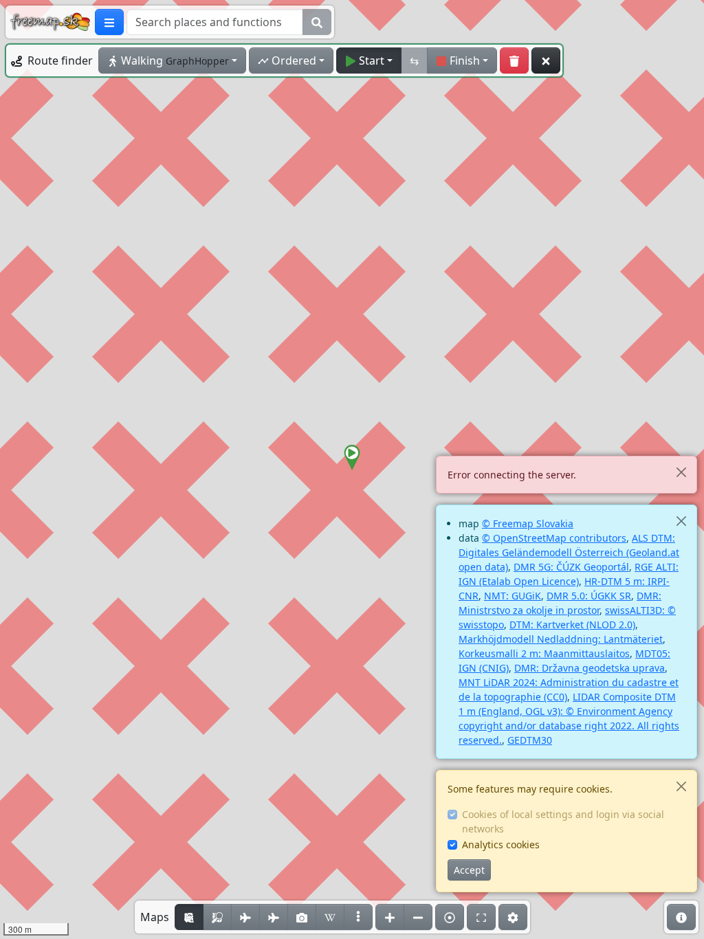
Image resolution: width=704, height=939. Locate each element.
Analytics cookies (501, 844)
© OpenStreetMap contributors (554, 537)
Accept (469, 869)
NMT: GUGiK (512, 595)
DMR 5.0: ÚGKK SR (589, 595)
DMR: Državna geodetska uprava (589, 667)
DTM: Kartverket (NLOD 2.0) (572, 624)
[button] (352, 458)
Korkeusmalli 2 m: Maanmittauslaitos (544, 653)
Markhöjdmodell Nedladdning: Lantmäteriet (561, 638)
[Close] (681, 472)
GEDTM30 (529, 740)
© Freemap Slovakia (527, 523)
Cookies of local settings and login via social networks (563, 821)
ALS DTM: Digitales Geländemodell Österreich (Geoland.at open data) (569, 552)
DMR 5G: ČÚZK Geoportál (571, 566)
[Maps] (358, 917)
